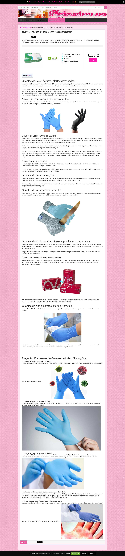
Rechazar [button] (84, 553)
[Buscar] (105, 7)
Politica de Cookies (34, 7)
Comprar (93, 60)
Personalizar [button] (92, 553)
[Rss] (95, 7)
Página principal (26, 27)
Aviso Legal (26, 7)
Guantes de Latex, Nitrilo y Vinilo (56, 20)
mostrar (29, 75)
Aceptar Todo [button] (75, 553)
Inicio (20, 7)
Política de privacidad (46, 7)
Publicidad (55, 7)
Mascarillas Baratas (42, 20)
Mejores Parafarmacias (30, 20)
